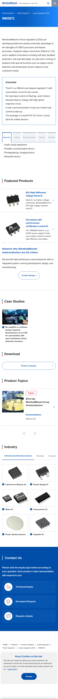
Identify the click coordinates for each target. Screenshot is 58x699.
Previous (24, 433)
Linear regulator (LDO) (26, 648)
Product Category (27, 645)
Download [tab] (51, 137)
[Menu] (55, 3)
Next (35, 433)
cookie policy (12, 669)
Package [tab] (42, 137)
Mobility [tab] (40, 456)
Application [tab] (7, 137)
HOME (5, 645)
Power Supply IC (9, 648)
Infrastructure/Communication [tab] (18, 456)
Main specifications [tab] (29, 137)
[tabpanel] (29, 500)
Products (14, 645)
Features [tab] (17, 137)
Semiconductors (43, 645)
